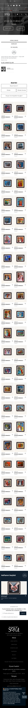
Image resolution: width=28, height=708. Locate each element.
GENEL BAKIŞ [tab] (14, 40)
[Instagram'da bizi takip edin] (11, 5)
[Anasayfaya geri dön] (7, 14)
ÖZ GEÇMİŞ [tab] (14, 47)
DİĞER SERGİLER (14, 52)
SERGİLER (14, 644)
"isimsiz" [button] (3, 118)
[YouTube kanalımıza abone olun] (14, 5)
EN (14, 1)
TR (10, 1)
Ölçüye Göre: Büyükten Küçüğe (14, 95)
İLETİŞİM (14, 658)
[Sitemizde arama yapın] (22, 14)
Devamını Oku (4, 60)
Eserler (21, 28)
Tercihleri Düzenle (24, 697)
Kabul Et (23, 693)
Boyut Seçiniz (13, 85)
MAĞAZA (14, 651)
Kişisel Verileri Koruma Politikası (14, 661)
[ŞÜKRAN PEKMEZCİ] (3, 69)
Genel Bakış (8, 28)
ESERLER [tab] (14, 44)
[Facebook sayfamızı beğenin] (16, 5)
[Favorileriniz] (18, 14)
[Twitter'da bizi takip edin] (19, 5)
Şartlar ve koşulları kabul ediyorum (10, 616)
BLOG (14, 654)
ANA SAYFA (14, 641)
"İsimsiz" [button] (2, 598)
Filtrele (8, 90)
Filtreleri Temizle (22, 90)
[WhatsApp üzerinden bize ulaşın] (8, 5)
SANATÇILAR (14, 648)
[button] (7, 108)
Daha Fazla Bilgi (11, 703)
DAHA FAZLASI (24, 575)
